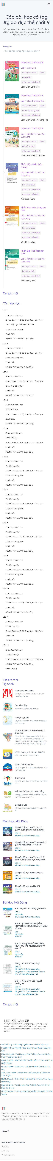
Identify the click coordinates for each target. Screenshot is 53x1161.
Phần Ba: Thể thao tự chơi (32, 252)
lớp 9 (42, 72)
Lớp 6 (5, 456)
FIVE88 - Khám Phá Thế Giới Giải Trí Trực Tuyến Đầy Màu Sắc (26, 1049)
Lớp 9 (23, 68)
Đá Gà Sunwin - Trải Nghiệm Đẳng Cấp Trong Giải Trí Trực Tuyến (27, 1092)
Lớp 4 (5, 400)
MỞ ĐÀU (18, 937)
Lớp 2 (5, 343)
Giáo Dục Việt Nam (14, 315)
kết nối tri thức (28, 146)
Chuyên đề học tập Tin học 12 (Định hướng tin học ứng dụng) (29, 828)
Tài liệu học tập (12, 466)
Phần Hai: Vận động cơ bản (33, 209)
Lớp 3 (5, 372)
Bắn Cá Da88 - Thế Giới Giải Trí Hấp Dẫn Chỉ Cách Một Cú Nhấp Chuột (26, 1061)
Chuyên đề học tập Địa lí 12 (27, 886)
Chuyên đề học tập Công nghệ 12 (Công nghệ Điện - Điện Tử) (30, 843)
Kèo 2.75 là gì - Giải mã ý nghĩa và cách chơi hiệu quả (24, 1044)
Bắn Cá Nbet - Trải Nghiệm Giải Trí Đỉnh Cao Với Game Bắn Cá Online (25, 1086)
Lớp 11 (5, 617)
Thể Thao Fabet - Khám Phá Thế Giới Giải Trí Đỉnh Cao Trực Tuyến (25, 1074)
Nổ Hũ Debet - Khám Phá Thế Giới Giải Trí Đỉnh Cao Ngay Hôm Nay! (26, 1080)
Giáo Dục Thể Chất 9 (32, 62)
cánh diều (26, 77)
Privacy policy (8, 1155)
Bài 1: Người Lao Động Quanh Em (30, 908)
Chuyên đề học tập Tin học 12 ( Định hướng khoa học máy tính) (30, 858)
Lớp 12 (6, 645)
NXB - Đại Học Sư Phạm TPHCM (20, 324)
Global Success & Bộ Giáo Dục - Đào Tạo (24, 320)
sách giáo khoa (29, 72)
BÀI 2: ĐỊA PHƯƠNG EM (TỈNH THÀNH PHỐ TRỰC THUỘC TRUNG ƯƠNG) (31, 926)
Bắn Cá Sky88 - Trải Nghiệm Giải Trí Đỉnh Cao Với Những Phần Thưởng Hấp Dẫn (26, 1055)
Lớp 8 (5, 522)
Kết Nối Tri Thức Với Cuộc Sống (19, 339)
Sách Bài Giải (11, 669)
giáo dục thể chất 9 (31, 82)
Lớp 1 (5, 310)
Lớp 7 (5, 489)
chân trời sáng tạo (30, 110)
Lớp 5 (5, 428)
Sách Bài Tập (12, 409)
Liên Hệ (5, 1151)
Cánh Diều (31, 68)
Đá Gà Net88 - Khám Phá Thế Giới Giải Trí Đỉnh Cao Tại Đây (25, 1067)
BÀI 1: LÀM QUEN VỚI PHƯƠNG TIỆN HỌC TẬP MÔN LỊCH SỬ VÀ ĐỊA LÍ (30, 946)
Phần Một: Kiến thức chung (31, 165)
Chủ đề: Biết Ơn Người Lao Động (27, 917)
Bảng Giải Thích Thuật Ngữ (27, 963)
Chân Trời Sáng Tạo (35, 101)
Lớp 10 (6, 588)
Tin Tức (5, 1146)
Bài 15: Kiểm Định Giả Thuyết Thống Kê (28, 982)
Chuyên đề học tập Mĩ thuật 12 (29, 872)
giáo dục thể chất (30, 194)
